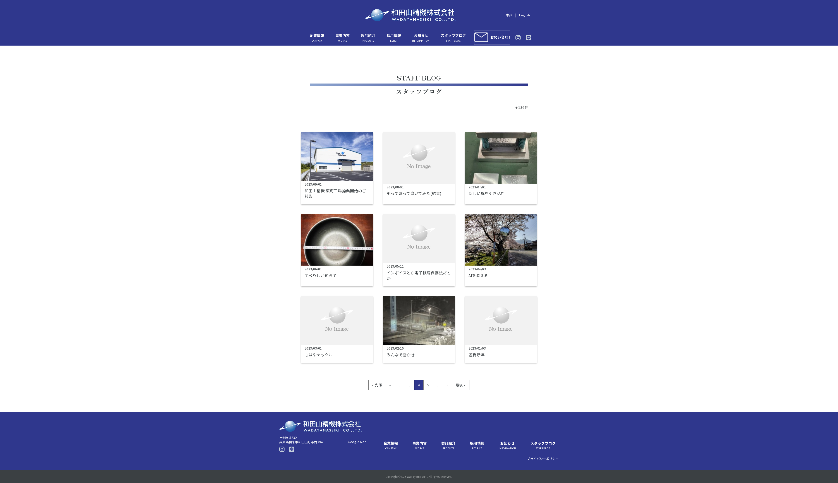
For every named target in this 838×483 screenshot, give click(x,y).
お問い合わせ (500, 37)
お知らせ (420, 37)
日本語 (507, 15)
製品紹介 (368, 37)
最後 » (461, 384)
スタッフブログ (453, 37)
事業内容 (342, 37)
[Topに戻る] (829, 470)
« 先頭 (377, 384)
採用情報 (394, 37)
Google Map (357, 442)
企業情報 (317, 37)
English (524, 15)
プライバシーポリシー (543, 458)
